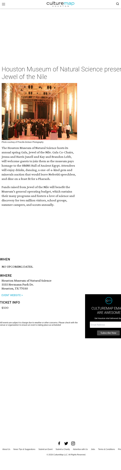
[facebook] (59, 443)
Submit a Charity (63, 449)
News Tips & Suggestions (24, 449)
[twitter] (66, 443)
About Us (6, 449)
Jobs (93, 449)
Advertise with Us (80, 449)
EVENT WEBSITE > (12, 295)
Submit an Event (45, 449)
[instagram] (73, 443)
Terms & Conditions (106, 449)
